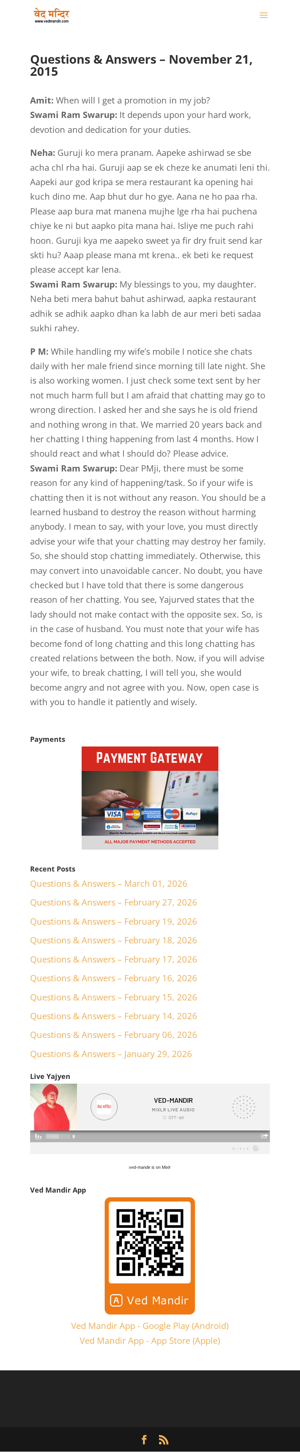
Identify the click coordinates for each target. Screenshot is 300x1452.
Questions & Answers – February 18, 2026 (113, 940)
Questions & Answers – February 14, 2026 (113, 1016)
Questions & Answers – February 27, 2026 (113, 902)
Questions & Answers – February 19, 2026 (113, 921)
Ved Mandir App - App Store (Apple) (150, 1340)
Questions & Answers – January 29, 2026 (111, 1053)
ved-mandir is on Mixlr (150, 1167)
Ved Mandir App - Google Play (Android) (150, 1325)
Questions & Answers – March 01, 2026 (109, 883)
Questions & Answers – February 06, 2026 (113, 1034)
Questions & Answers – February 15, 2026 (113, 997)
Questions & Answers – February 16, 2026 (113, 978)
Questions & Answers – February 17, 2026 (113, 959)
